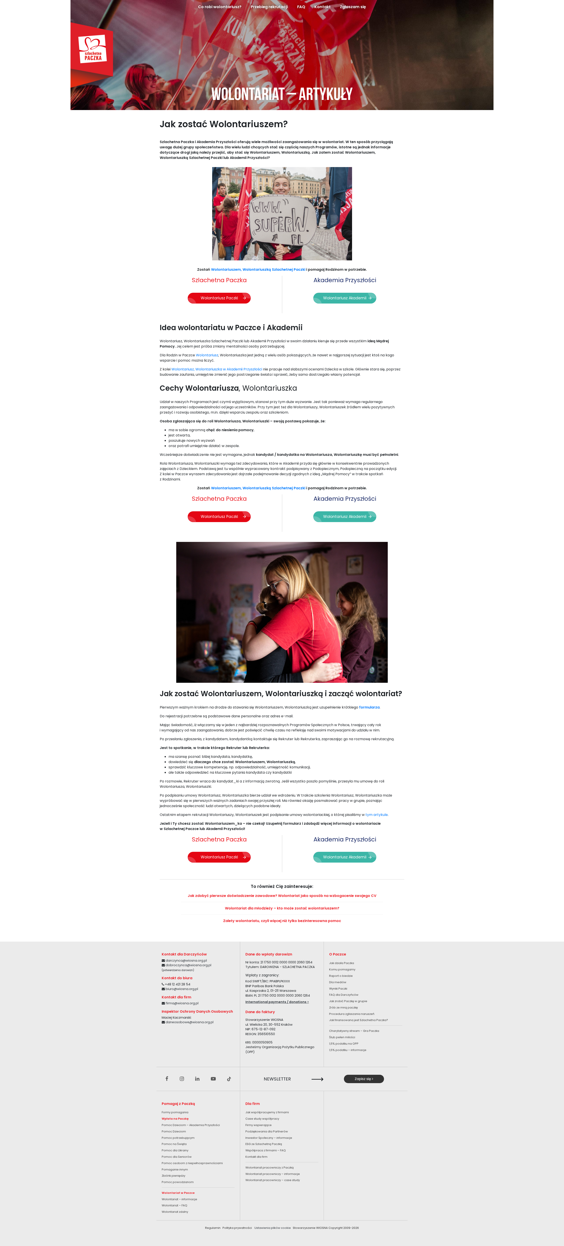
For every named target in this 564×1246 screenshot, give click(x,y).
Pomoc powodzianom (178, 1182)
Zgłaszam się (353, 6)
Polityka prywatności (237, 1228)
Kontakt (322, 6)
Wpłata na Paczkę (175, 1119)
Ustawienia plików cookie (272, 1228)
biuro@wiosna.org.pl (182, 989)
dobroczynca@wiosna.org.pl (188, 965)
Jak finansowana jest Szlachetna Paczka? (358, 1020)
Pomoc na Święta (174, 1144)
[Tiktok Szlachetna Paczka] (229, 1079)
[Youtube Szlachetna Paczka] (213, 1079)
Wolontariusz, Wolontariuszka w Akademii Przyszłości (216, 369)
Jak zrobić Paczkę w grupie (348, 1001)
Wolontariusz (207, 355)
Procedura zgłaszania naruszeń (351, 1014)
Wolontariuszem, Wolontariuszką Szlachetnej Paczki (258, 269)
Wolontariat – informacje (179, 1199)
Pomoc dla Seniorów (177, 1157)
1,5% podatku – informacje (347, 1050)
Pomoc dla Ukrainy (175, 1150)
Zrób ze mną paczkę (343, 1007)
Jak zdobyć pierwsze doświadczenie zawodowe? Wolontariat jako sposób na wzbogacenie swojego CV (282, 895)
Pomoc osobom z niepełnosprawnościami (192, 1163)
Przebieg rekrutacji (269, 6)
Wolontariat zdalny (175, 1212)
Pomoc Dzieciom (174, 1131)
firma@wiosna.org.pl (182, 1003)
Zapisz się (363, 1078)
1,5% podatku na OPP (343, 1043)
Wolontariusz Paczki (219, 298)
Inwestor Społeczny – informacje (268, 1138)
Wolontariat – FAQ (174, 1205)
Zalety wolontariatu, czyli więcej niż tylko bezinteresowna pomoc (282, 920)
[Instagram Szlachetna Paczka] (182, 1079)
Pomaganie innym (175, 1169)
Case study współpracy (262, 1119)
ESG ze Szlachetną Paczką (263, 1144)
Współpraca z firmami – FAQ (265, 1150)
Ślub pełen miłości (342, 1037)
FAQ (301, 6)
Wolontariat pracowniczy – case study (272, 1180)
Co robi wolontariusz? (219, 6)
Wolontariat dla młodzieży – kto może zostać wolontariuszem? (282, 908)
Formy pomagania (175, 1112)
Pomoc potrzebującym (178, 1138)
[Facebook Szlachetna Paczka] (166, 1079)
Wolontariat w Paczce (178, 1193)
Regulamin (213, 1228)
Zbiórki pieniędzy (173, 1176)
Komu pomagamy (342, 969)
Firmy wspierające (258, 1125)
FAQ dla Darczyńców (343, 995)
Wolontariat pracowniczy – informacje (272, 1174)
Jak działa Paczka (341, 963)
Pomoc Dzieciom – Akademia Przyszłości (191, 1125)
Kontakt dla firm (256, 1157)
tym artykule (376, 814)
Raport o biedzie (341, 976)
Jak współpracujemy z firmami (267, 1112)
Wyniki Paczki (338, 988)
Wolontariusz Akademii (344, 298)
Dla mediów (337, 982)
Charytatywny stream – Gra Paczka (354, 1031)
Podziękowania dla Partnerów (266, 1131)
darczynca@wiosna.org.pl (186, 960)
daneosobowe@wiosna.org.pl (189, 1022)
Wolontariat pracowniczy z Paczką (269, 1167)
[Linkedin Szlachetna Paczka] (197, 1079)
